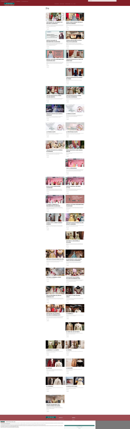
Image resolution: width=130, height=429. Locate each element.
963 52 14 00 (13, 1)
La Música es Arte (71, 113)
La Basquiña (69, 368)
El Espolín (49, 368)
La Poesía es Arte (50, 131)
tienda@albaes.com (18, 1)
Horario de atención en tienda (25, 1)
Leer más (68, 65)
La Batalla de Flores (71, 386)
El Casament (49, 386)
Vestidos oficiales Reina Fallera (55, 259)
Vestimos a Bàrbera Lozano (53, 277)
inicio (46, 9)
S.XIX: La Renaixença (71, 168)
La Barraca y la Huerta (52, 350)
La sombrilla (69, 313)
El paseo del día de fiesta (73, 331)
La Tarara (69, 350)
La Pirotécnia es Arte (72, 131)
